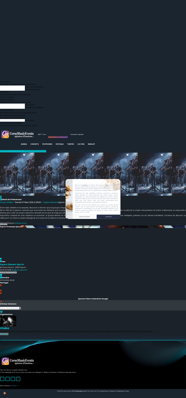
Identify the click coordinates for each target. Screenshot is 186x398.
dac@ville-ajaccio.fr (19, 270)
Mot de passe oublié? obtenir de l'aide (15, 94)
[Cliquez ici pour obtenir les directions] (20, 308)
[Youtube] (18, 379)
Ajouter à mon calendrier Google (93, 299)
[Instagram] (7, 379)
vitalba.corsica (20, 223)
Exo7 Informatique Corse (79, 391)
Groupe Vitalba (6, 202)
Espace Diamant (50, 202)
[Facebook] (2, 379)
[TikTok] (13, 379)
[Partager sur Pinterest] (1, 293)
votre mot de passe (33, 89)
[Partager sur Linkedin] (1, 290)
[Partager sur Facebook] (1, 285)
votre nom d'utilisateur (34, 87)
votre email (29, 105)
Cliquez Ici (15, 385)
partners (85, 185)
